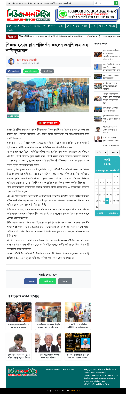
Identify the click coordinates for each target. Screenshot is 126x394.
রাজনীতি (36, 26)
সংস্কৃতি (76, 26)
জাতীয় (16, 26)
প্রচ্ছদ (9, 26)
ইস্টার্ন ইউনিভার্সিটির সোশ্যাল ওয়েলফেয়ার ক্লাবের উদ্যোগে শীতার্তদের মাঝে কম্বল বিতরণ (41, 36)
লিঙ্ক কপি (65, 281)
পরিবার (10, 30)
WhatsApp (33, 71)
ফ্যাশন (93, 26)
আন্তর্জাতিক (26, 26)
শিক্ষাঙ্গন (85, 26)
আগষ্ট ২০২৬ (107, 162)
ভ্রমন (69, 26)
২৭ (107, 201)
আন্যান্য (102, 26)
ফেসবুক (31, 281)
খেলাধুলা (51, 26)
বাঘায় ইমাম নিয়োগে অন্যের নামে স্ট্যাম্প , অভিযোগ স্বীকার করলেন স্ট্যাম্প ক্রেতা (111, 67)
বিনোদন (61, 26)
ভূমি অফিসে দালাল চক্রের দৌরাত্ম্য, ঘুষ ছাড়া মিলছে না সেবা (111, 119)
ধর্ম (44, 26)
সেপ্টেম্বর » (113, 213)
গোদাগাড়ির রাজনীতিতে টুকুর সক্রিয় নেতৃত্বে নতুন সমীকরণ (110, 130)
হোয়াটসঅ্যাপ (48, 281)
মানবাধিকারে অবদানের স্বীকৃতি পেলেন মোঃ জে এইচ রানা (110, 86)
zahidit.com (74, 390)
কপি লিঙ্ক (49, 71)
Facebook (15, 71)
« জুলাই (100, 213)
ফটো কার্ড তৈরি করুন (48, 123)
